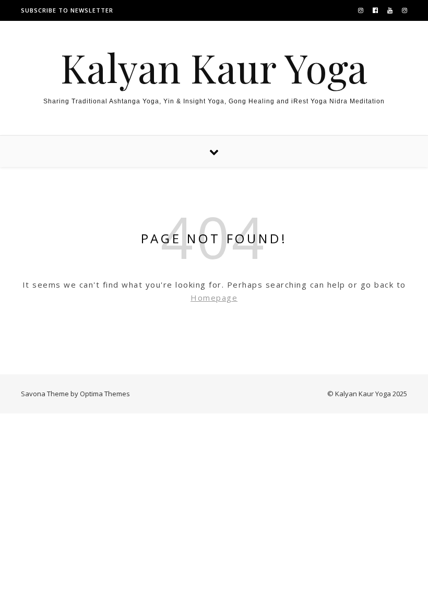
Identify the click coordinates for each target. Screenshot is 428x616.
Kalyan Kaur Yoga (214, 67)
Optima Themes (105, 393)
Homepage (214, 297)
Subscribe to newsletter (67, 10)
